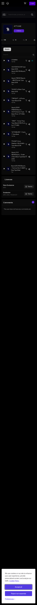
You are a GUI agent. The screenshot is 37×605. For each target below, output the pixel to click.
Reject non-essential (18, 593)
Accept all (18, 587)
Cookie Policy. (14, 581)
